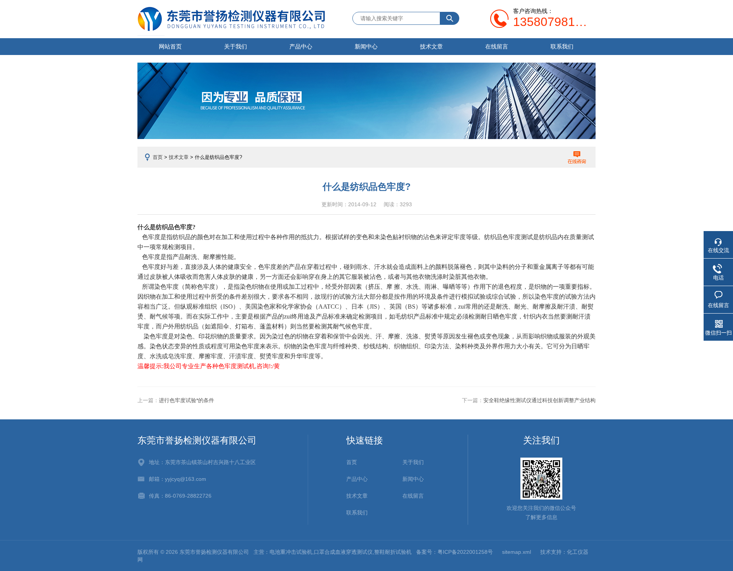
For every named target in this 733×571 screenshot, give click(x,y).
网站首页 (170, 46)
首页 (158, 157)
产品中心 (300, 46)
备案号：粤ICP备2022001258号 (454, 552)
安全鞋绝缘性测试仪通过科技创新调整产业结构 (539, 400)
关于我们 (235, 46)
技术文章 (431, 46)
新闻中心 (366, 46)
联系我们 (562, 46)
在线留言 (496, 46)
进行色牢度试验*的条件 (186, 400)
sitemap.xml (516, 552)
